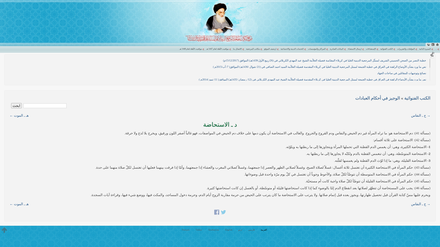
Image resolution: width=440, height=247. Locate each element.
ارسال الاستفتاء (354, 49)
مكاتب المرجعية (253, 49)
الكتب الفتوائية (386, 49)
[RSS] (433, 44)
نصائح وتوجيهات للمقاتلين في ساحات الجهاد (401, 73)
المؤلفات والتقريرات (406, 49)
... (436, 49)
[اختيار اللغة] (428, 44)
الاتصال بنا (237, 49)
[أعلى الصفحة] (4, 230)
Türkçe (199, 229)
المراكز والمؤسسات (317, 49)
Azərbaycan (213, 229)
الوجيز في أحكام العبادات (377, 98)
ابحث (16, 106)
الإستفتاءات (371, 49)
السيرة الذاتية (425, 49)
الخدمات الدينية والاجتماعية (292, 49)
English (228, 229)
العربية (264, 229)
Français (186, 229)
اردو (240, 229)
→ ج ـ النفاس (420, 115)
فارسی (251, 229)
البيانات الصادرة (336, 49)
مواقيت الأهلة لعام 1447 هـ (217, 49)
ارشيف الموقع (270, 49)
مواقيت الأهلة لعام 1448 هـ (190, 49)
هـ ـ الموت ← (19, 115)
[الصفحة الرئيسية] (437, 44)
